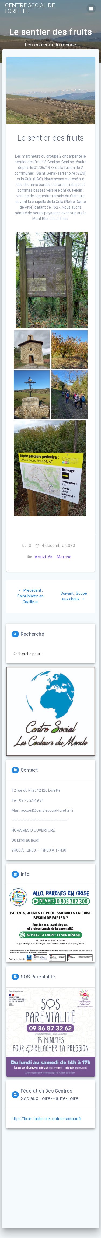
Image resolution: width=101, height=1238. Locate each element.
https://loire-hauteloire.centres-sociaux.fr (47, 1119)
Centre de (30, 8)
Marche (64, 557)
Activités (44, 557)
